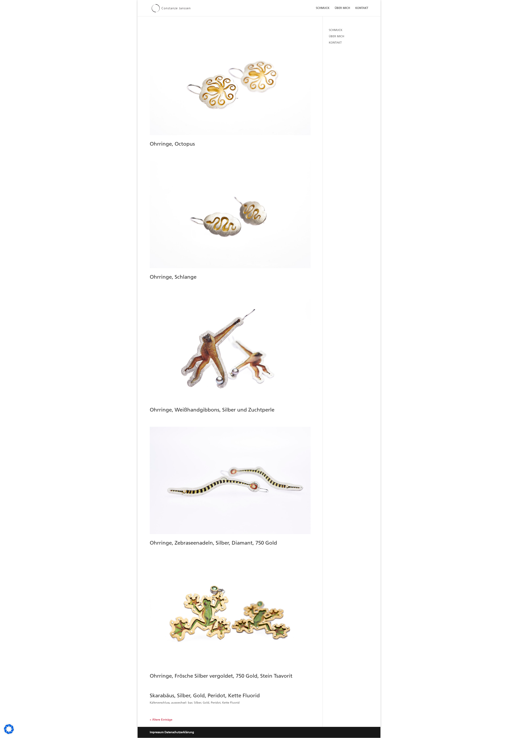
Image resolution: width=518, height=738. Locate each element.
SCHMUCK (322, 8)
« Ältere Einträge (161, 719)
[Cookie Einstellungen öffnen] (9, 733)
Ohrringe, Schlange (173, 277)
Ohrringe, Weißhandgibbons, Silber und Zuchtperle (212, 410)
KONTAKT (361, 8)
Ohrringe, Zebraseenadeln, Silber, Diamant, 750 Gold (213, 543)
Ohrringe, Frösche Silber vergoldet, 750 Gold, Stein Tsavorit (221, 676)
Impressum (157, 732)
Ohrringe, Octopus (172, 144)
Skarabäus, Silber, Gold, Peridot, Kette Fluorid (205, 695)
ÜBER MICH (342, 8)
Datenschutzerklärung (179, 732)
